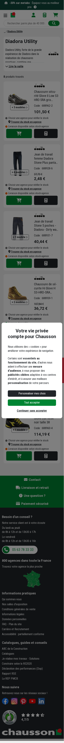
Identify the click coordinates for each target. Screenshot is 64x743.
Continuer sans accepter (32, 410)
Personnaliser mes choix (32, 393)
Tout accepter (32, 402)
